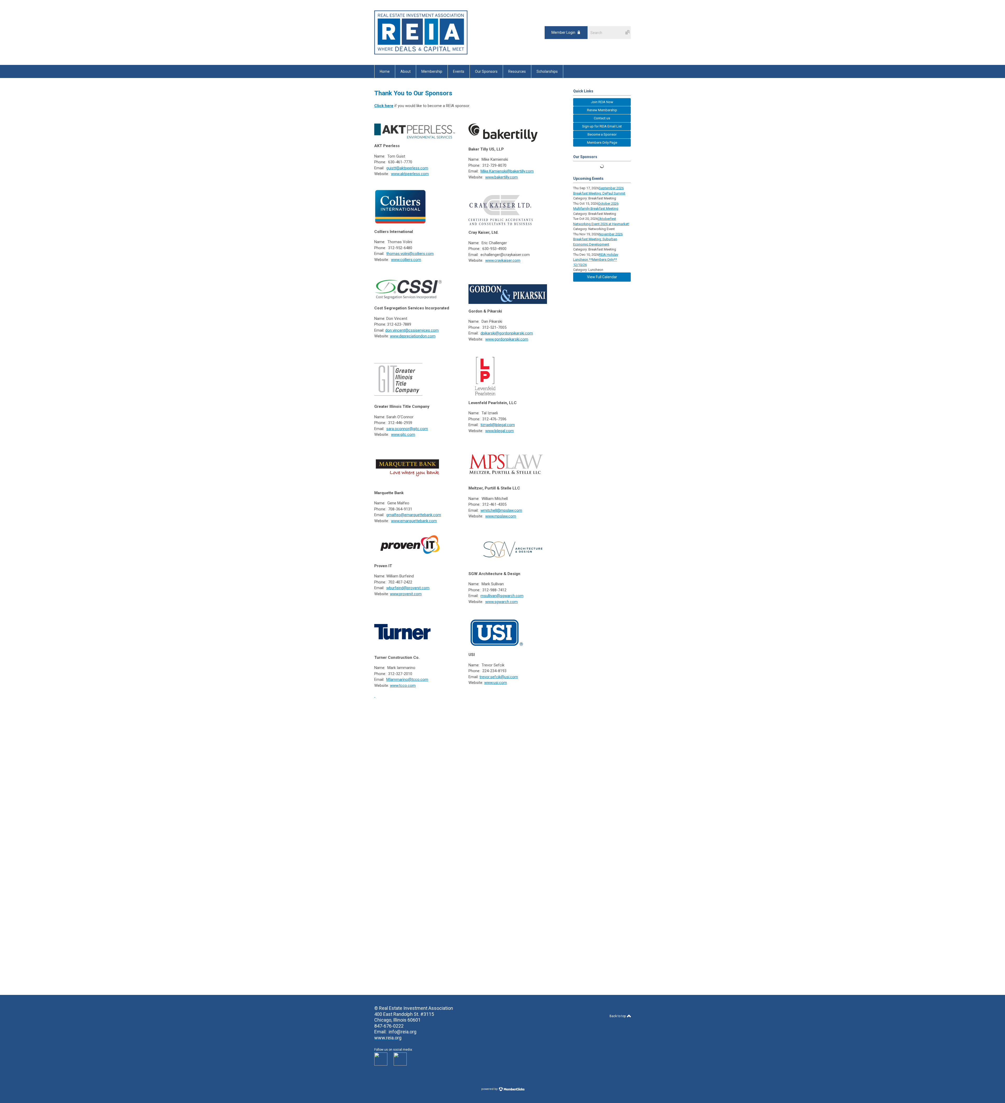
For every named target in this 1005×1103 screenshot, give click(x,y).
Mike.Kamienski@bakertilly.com (507, 171)
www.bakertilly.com (501, 177)
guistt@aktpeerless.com (407, 168)
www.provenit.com (406, 594)
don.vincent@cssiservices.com (412, 330)
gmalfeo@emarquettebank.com (413, 514)
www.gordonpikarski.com (506, 339)
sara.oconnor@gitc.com (407, 428)
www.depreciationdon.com (413, 336)
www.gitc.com (403, 434)
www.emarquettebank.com (414, 521)
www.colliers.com (406, 259)
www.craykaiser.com (502, 260)
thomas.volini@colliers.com (410, 253)
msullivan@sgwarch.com (502, 595)
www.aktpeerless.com (410, 173)
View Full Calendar (602, 277)
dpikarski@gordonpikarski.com (507, 333)
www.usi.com (495, 682)
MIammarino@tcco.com (407, 679)
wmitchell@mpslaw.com (501, 510)
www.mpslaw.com (500, 516)
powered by (489, 1089)
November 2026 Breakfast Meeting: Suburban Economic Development (598, 239)
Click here (383, 105)
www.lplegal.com (499, 430)
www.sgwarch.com (501, 601)
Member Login (563, 32)
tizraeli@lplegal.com (498, 424)
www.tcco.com (403, 685)
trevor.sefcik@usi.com (498, 677)
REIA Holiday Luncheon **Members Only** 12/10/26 (595, 260)
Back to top (618, 1016)
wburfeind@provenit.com (407, 588)
